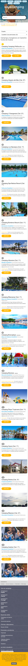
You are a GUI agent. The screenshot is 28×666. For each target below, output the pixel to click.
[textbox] (14, 17)
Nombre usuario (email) (7, 650)
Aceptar (14, 663)
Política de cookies (18, 660)
